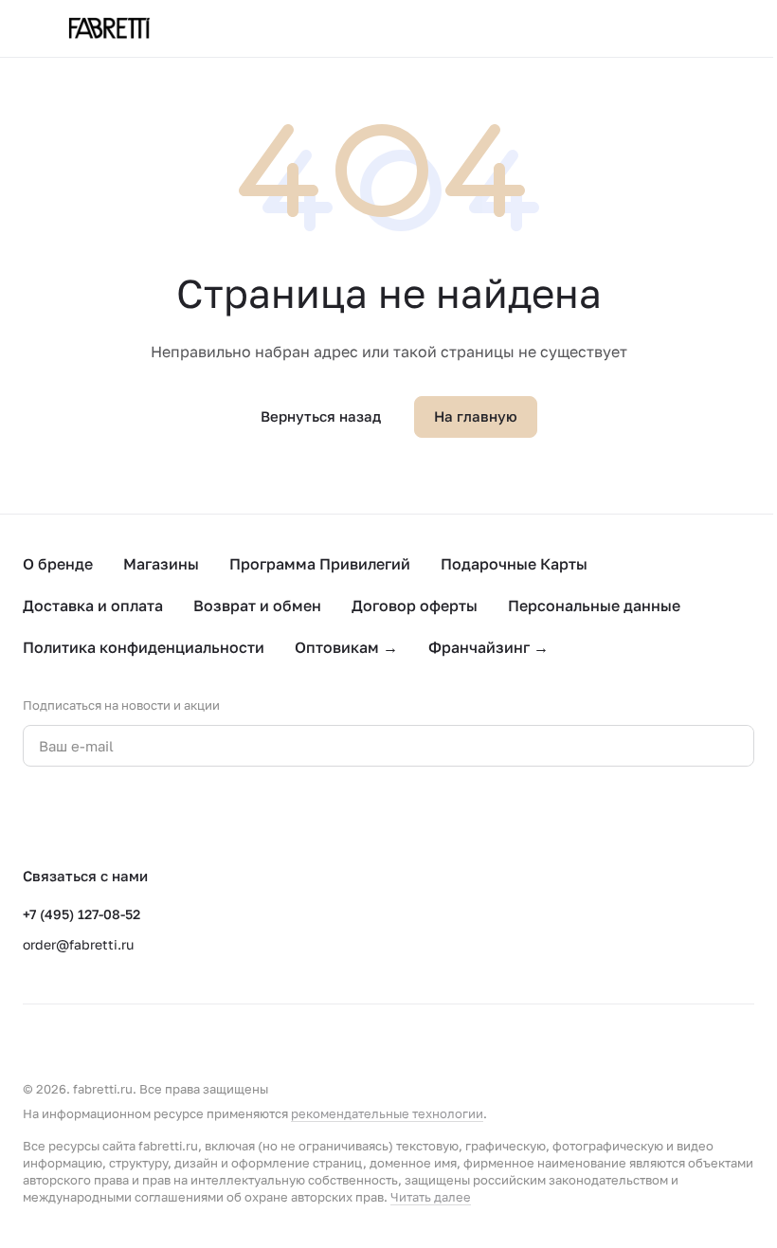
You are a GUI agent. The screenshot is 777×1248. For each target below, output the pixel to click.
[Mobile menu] (30, 28)
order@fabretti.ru (78, 944)
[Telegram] (72, 816)
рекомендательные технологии (387, 1113)
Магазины (161, 563)
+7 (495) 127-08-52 (81, 914)
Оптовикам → (346, 647)
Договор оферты (415, 605)
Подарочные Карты (514, 563)
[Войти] (695, 28)
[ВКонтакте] (34, 816)
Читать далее (430, 1196)
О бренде (58, 563)
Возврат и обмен (257, 605)
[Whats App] (110, 816)
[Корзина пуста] (744, 28)
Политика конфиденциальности (143, 647)
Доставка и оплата (93, 605)
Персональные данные (594, 605)
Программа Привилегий (319, 563)
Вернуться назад (321, 416)
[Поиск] (646, 28)
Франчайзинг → (488, 647)
